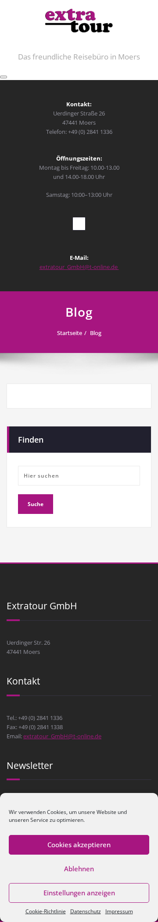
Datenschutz (85, 911)
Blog (95, 333)
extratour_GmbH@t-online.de (79, 267)
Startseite (69, 333)
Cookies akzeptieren (79, 844)
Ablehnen (79, 868)
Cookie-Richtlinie (45, 911)
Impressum (119, 911)
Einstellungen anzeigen (79, 892)
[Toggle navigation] (3, 77)
